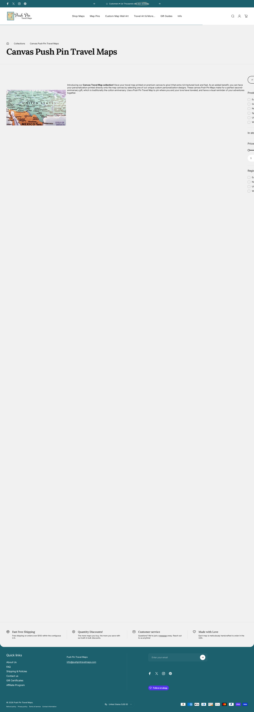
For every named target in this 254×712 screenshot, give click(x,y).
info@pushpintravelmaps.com (81, 662)
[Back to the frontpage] (7, 43)
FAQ (8, 666)
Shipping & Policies (16, 671)
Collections (19, 43)
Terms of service (35, 707)
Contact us (12, 676)
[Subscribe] (202, 657)
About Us (11, 662)
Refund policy (11, 707)
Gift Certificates (14, 680)
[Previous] (94, 3)
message (163, 636)
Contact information (49, 707)
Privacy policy (22, 707)
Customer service (149, 631)
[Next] (159, 3)
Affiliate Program (15, 685)
